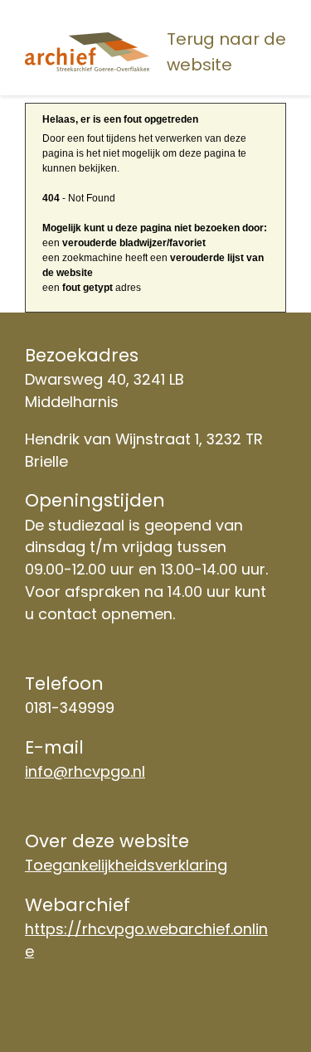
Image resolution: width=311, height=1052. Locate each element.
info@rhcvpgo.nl (85, 771)
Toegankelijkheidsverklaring (126, 865)
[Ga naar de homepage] (90, 52)
